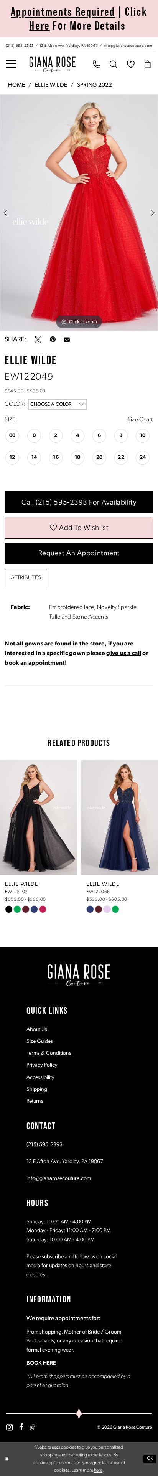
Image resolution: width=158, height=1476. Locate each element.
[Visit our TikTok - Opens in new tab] (32, 1427)
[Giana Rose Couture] (53, 64)
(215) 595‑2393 (44, 1145)
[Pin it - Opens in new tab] (53, 339)
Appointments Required (63, 11)
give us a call (123, 653)
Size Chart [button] (140, 420)
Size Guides (39, 1041)
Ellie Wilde (51, 85)
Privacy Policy (42, 1065)
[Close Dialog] (7, 1459)
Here (39, 25)
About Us (36, 1030)
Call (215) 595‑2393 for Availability (79, 502)
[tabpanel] (79, 213)
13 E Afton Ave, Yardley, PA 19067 (64, 1162)
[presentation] (38, 817)
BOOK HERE (41, 1363)
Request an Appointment (79, 553)
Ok (150, 1458)
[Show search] (113, 64)
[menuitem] (79, 44)
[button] (11, 64)
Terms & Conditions (48, 1053)
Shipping (36, 1089)
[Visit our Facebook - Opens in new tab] (21, 1427)
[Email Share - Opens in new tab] (67, 340)
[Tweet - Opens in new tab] (38, 339)
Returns (34, 1101)
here (98, 1470)
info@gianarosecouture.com (58, 1178)
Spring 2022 (94, 85)
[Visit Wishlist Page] (131, 64)
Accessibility (40, 1078)
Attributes (26, 578)
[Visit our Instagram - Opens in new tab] (9, 1427)
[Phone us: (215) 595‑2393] (96, 64)
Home (16, 85)
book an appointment (35, 663)
